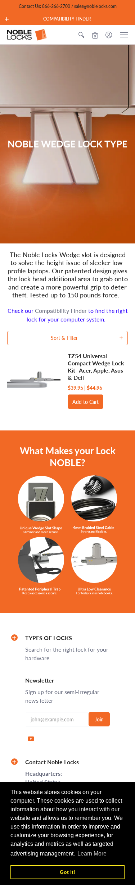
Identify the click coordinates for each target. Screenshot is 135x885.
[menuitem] (81, 34)
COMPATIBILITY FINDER (67, 19)
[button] (7, 19)
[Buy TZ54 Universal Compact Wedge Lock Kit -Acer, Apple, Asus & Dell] (33, 380)
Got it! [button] (67, 872)
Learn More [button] (92, 853)
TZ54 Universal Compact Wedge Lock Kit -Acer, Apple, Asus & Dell (96, 366)
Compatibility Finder (61, 310)
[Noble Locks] (27, 34)
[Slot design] (41, 504)
